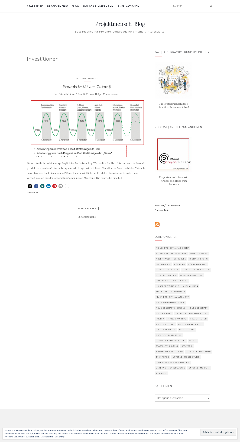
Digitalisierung (198, 259)
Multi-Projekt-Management (172, 297)
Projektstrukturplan (169, 335)
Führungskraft (197, 264)
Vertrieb (161, 373)
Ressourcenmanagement (171, 340)
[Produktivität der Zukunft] (87, 128)
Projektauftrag (177, 319)
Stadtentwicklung (167, 346)
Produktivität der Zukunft (87, 86)
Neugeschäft (163, 313)
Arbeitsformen (199, 253)
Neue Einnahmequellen (170, 302)
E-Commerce (163, 264)
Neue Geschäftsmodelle (170, 308)
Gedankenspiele (87, 78)
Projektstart (187, 330)
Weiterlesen (87, 208)
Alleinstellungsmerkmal (171, 253)
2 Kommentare (87, 216)
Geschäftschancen (167, 270)
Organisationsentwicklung (191, 313)
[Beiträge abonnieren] (157, 224)
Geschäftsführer (166, 275)
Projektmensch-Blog (63, 6)
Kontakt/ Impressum (167, 205)
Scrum (193, 340)
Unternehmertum (199, 368)
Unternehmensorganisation (173, 362)
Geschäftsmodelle (191, 275)
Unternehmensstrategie (170, 368)
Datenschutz (162, 210)
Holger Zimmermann (98, 6)
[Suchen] (210, 6)
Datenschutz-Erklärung (52, 436)
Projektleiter (198, 319)
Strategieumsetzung (198, 351)
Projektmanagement (190, 324)
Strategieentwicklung (169, 351)
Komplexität (180, 281)
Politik (160, 319)
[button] (30, 186)
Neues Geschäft (198, 308)
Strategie (187, 346)
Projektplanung (166, 330)
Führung (179, 264)
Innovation (162, 281)
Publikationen (128, 6)
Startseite (35, 6)
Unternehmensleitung (186, 357)
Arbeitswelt (163, 259)
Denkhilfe (180, 259)
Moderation (178, 291)
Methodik (161, 291)
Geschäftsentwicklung (196, 270)
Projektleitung (165, 324)
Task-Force (162, 357)
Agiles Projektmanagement (172, 248)
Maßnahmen (190, 286)
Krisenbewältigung (167, 286)
